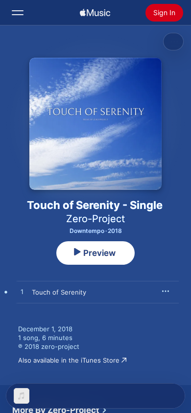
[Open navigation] (17, 12)
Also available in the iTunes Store (68, 360)
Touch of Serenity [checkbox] (59, 292)
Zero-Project (95, 219)
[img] (95, 12)
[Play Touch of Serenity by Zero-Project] (22, 292)
